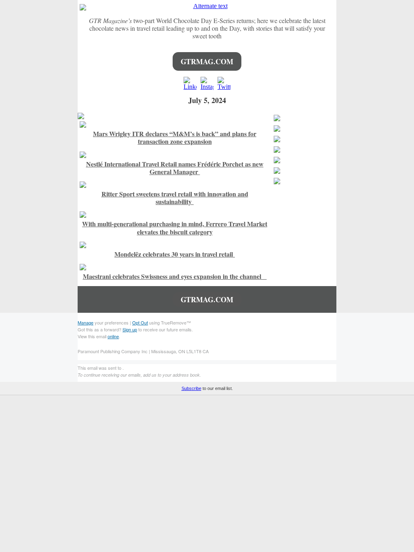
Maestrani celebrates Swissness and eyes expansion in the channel (175, 276)
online (113, 336)
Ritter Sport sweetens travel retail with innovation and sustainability (174, 197)
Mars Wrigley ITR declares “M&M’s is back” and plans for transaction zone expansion (174, 137)
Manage (85, 322)
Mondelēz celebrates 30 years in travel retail (174, 254)
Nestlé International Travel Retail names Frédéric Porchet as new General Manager (175, 167)
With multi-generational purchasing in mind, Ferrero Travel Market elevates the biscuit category (174, 227)
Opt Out (140, 322)
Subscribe (191, 388)
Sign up (130, 329)
